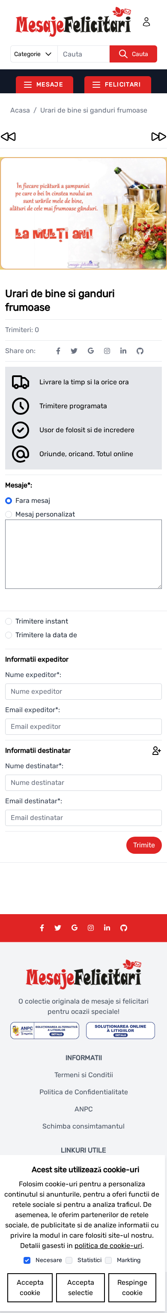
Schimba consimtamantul (83, 1126)
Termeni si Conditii (83, 1075)
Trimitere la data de (46, 635)
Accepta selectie (80, 1287)
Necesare (49, 1260)
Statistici (89, 1260)
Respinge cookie (132, 1287)
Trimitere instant (41, 621)
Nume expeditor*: (33, 675)
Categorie (27, 54)
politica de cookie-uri (108, 1246)
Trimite (144, 845)
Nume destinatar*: (34, 766)
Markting (128, 1260)
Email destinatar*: (33, 801)
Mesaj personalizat (45, 514)
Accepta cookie (30, 1287)
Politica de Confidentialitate (83, 1092)
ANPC (84, 1109)
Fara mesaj (32, 500)
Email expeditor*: (32, 710)
